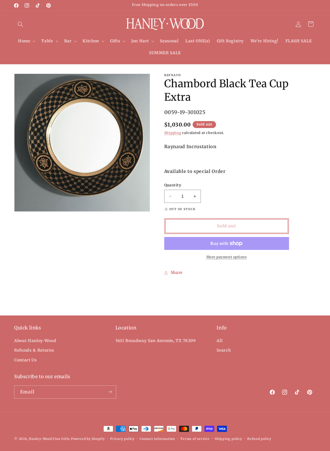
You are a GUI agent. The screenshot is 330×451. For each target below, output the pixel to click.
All (219, 340)
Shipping (172, 133)
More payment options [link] (226, 257)
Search (224, 350)
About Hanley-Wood (35, 340)
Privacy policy (122, 439)
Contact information (157, 439)
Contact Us (25, 359)
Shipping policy (228, 439)
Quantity (172, 185)
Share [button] (177, 272)
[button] (20, 24)
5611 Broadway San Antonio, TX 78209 (156, 340)
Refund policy (259, 439)
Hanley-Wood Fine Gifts (49, 439)
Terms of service (194, 439)
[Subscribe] (110, 392)
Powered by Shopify (88, 439)
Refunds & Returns (34, 350)
